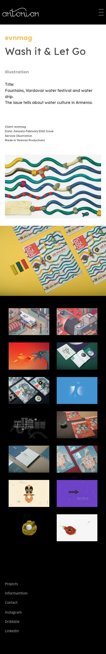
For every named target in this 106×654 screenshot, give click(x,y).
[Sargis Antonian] (20, 12)
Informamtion (16, 593)
